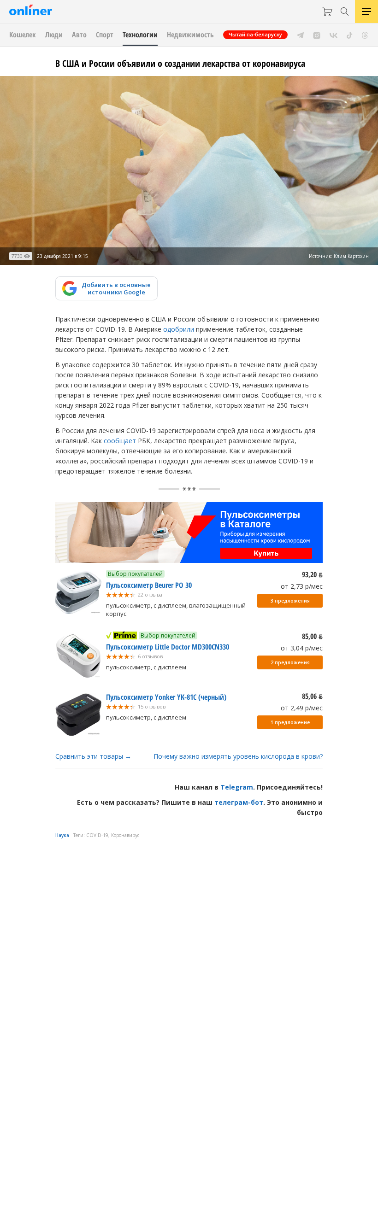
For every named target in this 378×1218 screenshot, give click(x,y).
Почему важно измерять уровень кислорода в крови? (238, 756)
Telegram (236, 787)
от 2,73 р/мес (302, 586)
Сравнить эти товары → (93, 756)
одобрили (178, 329)
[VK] (333, 34)
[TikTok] (349, 34)
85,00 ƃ (312, 636)
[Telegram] (300, 34)
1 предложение (290, 722)
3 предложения (290, 600)
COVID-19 (97, 835)
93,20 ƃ (312, 574)
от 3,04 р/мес (302, 648)
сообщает (120, 440)
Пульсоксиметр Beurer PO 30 (149, 585)
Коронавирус (125, 835)
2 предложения (290, 662)
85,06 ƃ (312, 696)
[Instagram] (317, 34)
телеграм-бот (238, 802)
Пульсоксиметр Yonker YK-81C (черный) (166, 697)
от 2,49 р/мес (302, 707)
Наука (62, 835)
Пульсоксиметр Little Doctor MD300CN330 (167, 647)
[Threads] (365, 34)
